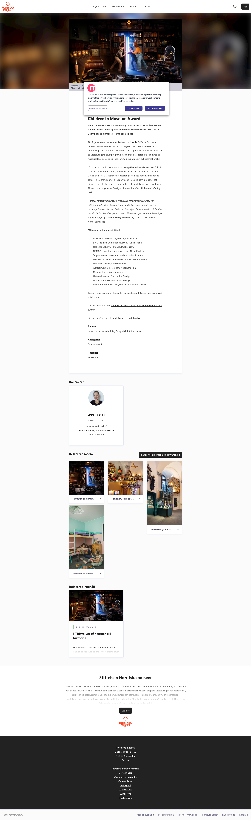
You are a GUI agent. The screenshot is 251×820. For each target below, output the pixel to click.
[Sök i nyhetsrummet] (235, 6)
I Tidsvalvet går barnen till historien (92, 636)
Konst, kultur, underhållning (101, 331)
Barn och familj (95, 344)
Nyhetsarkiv (99, 6)
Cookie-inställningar (98, 108)
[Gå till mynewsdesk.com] (13, 815)
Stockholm (93, 357)
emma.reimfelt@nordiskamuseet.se (96, 430)
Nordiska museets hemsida (125, 768)
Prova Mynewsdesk (188, 814)
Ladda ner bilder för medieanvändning (160, 454)
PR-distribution (166, 814)
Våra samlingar (125, 781)
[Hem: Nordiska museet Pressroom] (8, 7)
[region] (126, 98)
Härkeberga (125, 797)
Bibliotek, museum (132, 331)
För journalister (210, 814)
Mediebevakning (145, 814)
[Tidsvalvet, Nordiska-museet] (125, 478)
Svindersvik (125, 793)
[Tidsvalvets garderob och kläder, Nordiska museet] (164, 493)
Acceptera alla (155, 108)
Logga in (243, 814)
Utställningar (125, 772)
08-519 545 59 (96, 434)
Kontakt (146, 6)
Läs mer (126, 710)
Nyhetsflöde (228, 814)
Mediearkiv (118, 6)
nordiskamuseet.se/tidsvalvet (126, 318)
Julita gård (125, 785)
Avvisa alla (134, 108)
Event (133, 6)
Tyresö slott (125, 789)
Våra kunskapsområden (125, 776)
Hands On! (135, 142)
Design (119, 331)
